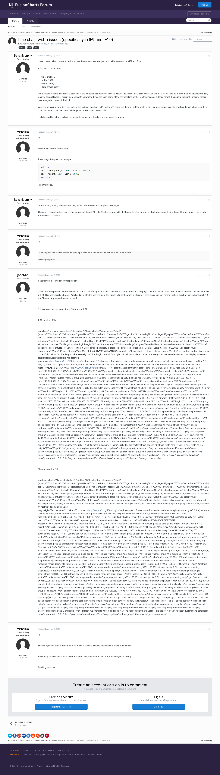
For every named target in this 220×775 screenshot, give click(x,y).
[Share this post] (209, 56)
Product (12, 13)
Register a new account (61, 707)
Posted (49, 55)
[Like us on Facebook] (190, 766)
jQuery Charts (48, 755)
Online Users (36, 27)
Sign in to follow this (183, 39)
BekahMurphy (27, 44)
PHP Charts (80, 755)
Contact (78, 13)
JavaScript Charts (31, 755)
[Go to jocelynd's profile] (23, 288)
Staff (23, 27)
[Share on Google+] (19, 736)
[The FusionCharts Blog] (183, 766)
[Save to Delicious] (28, 736)
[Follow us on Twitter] (197, 766)
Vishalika (23, 132)
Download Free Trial (199, 13)
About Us (27, 750)
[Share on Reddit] (33, 736)
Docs (36, 13)
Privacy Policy (63, 750)
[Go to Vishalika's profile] (23, 148)
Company (64, 13)
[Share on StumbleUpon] (38, 736)
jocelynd (22, 275)
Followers (200, 39)
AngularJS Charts (65, 755)
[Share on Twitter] (10, 736)
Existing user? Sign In (184, 5)
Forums (11, 27)
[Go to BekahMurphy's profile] (12, 41)
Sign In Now (158, 707)
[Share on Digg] (24, 736)
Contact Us (39, 750)
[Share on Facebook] (14, 736)
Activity (30, 21)
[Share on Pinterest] (47, 736)
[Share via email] (42, 736)
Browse (15, 21)
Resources (49, 13)
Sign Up (204, 5)
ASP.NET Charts (95, 755)
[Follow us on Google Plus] (204, 766)
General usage (61, 44)
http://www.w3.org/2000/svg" (64, 361)
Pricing (25, 13)
